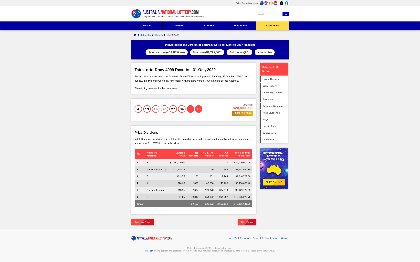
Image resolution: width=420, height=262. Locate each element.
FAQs (265, 119)
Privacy (256, 238)
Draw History (269, 86)
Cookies (265, 238)
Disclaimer (150, 251)
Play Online (272, 25)
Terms (274, 238)
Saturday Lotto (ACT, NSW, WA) (166, 52)
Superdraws (269, 133)
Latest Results (270, 79)
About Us (233, 238)
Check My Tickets (272, 92)
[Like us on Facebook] (286, 3)
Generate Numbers (272, 106)
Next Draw (247, 222)
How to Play (269, 126)
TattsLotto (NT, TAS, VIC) (207, 52)
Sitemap (284, 238)
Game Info (268, 139)
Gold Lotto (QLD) (239, 52)
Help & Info (240, 25)
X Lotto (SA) (265, 52)
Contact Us (244, 238)
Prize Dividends (271, 112)
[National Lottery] (135, 34)
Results (147, 25)
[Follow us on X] (281, 3)
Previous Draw (142, 222)
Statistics (267, 99)
